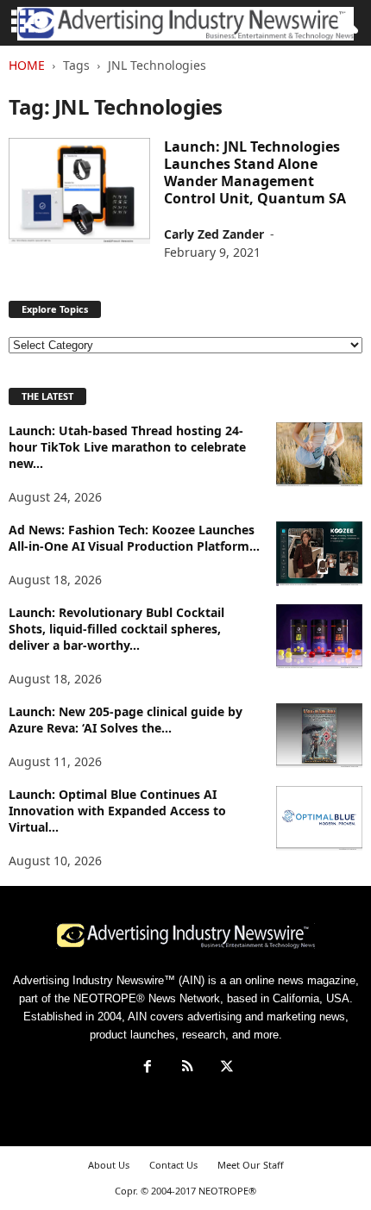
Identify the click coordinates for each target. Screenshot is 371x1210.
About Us (108, 1164)
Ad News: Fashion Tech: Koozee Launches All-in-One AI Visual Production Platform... (134, 537)
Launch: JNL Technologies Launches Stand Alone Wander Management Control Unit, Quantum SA (255, 172)
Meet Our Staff (250, 1164)
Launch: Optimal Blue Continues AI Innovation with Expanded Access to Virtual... (117, 810)
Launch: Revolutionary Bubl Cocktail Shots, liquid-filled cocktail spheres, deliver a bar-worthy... (116, 628)
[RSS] (187, 1068)
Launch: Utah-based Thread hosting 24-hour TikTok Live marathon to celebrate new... (127, 446)
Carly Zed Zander (214, 234)
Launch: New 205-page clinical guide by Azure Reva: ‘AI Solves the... (125, 719)
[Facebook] (147, 1068)
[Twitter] (225, 1068)
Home (27, 65)
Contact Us (173, 1164)
